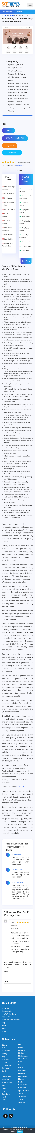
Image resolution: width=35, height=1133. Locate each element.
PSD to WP (6, 1017)
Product (11, 15)
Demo (8, 131)
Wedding (21, 1102)
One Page (21, 1070)
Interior (20, 1044)
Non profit (21, 1067)
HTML (4, 1100)
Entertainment (7, 1082)
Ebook (4, 1074)
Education (5, 1080)
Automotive (6, 1051)
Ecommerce (6, 1077)
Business (5, 1059)
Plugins (21, 1079)
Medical (21, 1053)
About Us (5, 1008)
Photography (22, 1076)
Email (6, 981)
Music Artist (22, 1059)
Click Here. (13, 166)
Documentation (7, 12)
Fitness (4, 1088)
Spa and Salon (23, 1091)
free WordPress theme (24, 787)
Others (4, 1045)
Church (4, 1062)
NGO (20, 1065)
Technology (22, 1096)
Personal (21, 1073)
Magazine (21, 1050)
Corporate (5, 1068)
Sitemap (5, 1026)
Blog (3, 1023)
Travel (20, 1099)
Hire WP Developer (9, 1014)
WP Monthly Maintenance (11, 1020)
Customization (7, 1011)
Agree (20, 1131)
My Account (18, 12)
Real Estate (22, 1085)
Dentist (4, 1071)
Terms (4, 1028)
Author (4, 1048)
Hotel (4, 1097)
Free (3, 1091)
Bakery (4, 1054)
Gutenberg (6, 1094)
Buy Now (26, 261)
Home (4, 15)
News (20, 1062)
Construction (6, 1065)
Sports (20, 1093)
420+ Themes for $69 (15, 138)
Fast (3, 1085)
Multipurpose (23, 1056)
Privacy (4, 1031)
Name (6, 971)
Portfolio (21, 1082)
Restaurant (22, 1088)
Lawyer (21, 1047)
